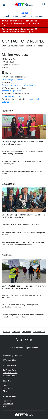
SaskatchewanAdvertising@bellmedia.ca (20, 85)
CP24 (5, 385)
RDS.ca (5, 406)
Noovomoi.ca (8, 404)
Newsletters (26, 331)
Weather (24, 16)
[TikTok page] (21, 339)
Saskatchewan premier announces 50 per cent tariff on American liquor (23, 216)
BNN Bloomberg (9, 388)
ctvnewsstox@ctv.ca (11, 96)
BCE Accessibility (9, 360)
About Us (6, 331)
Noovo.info (7, 401)
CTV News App (39, 331)
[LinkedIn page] (31, 339)
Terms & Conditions (10, 373)
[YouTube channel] (26, 339)
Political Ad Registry (10, 375)
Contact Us (16, 331)
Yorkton (15, 16)
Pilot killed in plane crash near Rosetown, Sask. (21, 225)
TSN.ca (6, 391)
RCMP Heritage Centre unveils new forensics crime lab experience (22, 143)
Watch (6, 16)
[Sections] (4, 4)
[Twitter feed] (17, 339)
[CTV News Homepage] (24, 4)
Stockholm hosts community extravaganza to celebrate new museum (20, 306)
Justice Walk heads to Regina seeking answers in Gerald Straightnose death (24, 287)
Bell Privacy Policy (10, 370)
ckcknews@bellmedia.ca (12, 79)
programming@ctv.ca (11, 91)
